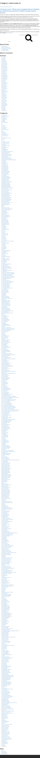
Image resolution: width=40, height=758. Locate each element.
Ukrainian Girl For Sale (5, 671)
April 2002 (3, 109)
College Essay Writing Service (7, 270)
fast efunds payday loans (6, 330)
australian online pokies (6, 178)
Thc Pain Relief (4, 648)
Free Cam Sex (4, 348)
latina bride (4, 449)
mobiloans (3, 504)
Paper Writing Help (5, 540)
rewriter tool (4, 598)
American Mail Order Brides (6, 155)
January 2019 (4, 74)
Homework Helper (5, 376)
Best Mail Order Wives (5, 196)
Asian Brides (4, 161)
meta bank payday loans (6, 492)
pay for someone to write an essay (7, 545)
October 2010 (4, 97)
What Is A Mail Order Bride (6, 707)
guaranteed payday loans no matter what (8, 371)
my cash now (4, 509)
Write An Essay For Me (5, 726)
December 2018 (4, 75)
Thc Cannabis (4, 647)
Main (3, 482)
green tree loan (4, 369)
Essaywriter (4, 322)
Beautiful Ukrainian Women (6, 186)
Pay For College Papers (6, 544)
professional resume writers (6, 567)
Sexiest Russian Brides (5, 626)
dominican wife (4, 306)
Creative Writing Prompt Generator (8, 277)
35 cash (3, 126)
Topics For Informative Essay (6, 654)
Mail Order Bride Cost (5, 467)
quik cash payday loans (5, 580)
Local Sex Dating (4, 461)
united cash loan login (5, 691)
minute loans (4, 500)
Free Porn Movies (5, 356)
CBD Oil (3, 249)
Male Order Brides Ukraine (6, 484)
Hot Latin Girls (4, 385)
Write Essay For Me (5, 727)
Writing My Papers (5, 742)
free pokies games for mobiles (7, 353)
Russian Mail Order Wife (6, 617)
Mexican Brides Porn (5, 496)
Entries (4, 751)
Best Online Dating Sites (6, 198)
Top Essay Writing (5, 652)
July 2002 (3, 107)
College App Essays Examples (7, 268)
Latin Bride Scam (4, 430)
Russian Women (4, 620)
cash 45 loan (4, 231)
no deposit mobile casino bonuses (7, 519)
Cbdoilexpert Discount (5, 259)
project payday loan (5, 569)
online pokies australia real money (7, 533)
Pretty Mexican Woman (6, 566)
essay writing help (5, 318)
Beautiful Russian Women (6, 184)
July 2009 (3, 99)
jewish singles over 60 (5, 426)
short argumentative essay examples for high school (10, 630)
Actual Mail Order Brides (6, 145)
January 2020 (4, 65)
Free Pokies (4, 352)
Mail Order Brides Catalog (6, 474)
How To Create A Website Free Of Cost (8, 400)
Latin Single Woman (5, 442)
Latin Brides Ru (4, 433)
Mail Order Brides (5, 473)
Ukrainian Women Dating (6, 681)
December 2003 (4, 104)
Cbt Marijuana (4, 260)
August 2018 (4, 79)
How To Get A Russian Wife (6, 404)
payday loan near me (5, 50)
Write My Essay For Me (6, 731)
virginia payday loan (5, 49)
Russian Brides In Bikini (6, 607)
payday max (4, 555)
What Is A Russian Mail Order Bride (8, 708)
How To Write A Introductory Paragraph (8, 406)
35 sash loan (4, 128)
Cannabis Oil (4, 228)
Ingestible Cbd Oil (5, 418)
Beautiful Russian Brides (6, 183)
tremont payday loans (5, 656)
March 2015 (4, 87)
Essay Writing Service (5, 319)
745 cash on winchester (6, 142)
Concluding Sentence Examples (7, 275)
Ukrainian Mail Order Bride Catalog (7, 675)
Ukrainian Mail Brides (5, 673)
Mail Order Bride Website (6, 472)
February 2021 (4, 61)
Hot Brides (4, 384)
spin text (3, 643)
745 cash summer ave (5, 143)
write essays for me (5, 728)
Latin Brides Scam (5, 434)
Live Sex (3, 455)
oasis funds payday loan (6, 524)
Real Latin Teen (4, 583)
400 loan (3, 131)
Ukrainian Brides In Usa (6, 670)
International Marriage (5, 422)
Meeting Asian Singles (5, 490)
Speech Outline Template (6, 642)
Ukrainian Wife (4, 680)
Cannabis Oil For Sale (5, 229)
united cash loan (4, 690)
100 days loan (4, 118)
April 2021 (3, 59)
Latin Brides (4, 431)
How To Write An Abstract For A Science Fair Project (10, 409)
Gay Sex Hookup (4, 361)
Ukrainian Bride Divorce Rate (6, 666)
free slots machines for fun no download (8, 358)
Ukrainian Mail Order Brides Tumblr (7, 676)
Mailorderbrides (4, 481)
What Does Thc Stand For (6, 706)
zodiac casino (4, 746)
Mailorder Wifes (4, 480)
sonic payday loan (5, 640)
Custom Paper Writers (5, 286)
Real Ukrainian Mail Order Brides (7, 585)
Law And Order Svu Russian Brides (7, 450)
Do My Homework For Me (6, 304)
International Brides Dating (6, 421)
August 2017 (4, 84)
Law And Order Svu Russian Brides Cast (8, 451)
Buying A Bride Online (5, 223)
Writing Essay (4, 741)
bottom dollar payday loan (6, 209)
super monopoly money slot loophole (8, 645)
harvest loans (4, 372)
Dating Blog (4, 294)
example (3, 326)
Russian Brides (4, 604)
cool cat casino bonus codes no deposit (8, 276)
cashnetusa (4, 236)
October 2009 (4, 98)
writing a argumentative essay (7, 739)
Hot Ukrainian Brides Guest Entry (7, 394)
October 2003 (4, 105)
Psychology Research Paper (6, 571)
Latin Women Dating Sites (6, 447)
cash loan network (5, 233)
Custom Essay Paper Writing (6, 282)
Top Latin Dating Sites (5, 653)
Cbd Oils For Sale (5, 253)
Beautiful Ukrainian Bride (6, 185)
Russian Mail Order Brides (6, 615)
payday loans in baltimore (6, 553)
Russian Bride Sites (5, 603)
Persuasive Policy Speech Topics (7, 557)
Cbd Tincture (4, 255)
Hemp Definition (4, 374)
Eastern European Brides (6, 308)
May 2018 (3, 80)
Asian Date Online (5, 162)
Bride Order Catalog (5, 212)
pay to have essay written (6, 547)
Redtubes (3, 590)
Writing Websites (5, 743)
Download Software (5, 307)
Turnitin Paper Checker (6, 658)
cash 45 (3, 230)
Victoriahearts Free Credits (6, 697)
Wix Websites (4, 722)
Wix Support (4, 720)
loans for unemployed (5, 457)
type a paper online (5, 659)
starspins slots (4, 644)
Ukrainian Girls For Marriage (6, 672)
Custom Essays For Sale (6, 285)
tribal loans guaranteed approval (7, 657)
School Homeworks (5, 623)
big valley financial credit (6, 204)
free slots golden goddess (6, 357)
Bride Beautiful (4, 211)
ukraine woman (4, 665)
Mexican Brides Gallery (5, 494)
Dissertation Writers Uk (6, 303)
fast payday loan (4, 331)
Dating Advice (4, 293)
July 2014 (3, 89)
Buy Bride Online (5, 219)
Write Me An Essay (5, 729)
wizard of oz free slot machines (7, 724)
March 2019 (4, 72)
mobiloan (3, 503)
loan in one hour (4, 456)
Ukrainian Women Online (6, 684)
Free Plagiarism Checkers (6, 351)
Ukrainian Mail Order (5, 674)
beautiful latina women (5, 182)
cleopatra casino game (5, 266)
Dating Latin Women (5, 296)
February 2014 (4, 90)
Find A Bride (4, 334)
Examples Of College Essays (6, 327)
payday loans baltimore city (6, 550)
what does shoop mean (6, 705)
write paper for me (5, 734)
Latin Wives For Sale (5, 445)
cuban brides (4, 279)
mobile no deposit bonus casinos (7, 502)
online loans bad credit (5, 531)
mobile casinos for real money (7, 501)
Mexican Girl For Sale (5, 497)
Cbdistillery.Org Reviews (6, 256)
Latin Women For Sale (5, 448)
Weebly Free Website (5, 703)
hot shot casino (4, 391)
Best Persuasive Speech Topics (7, 202)
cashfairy (3, 235)
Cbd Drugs (4, 245)
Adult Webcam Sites (5, 147)
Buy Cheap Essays (5, 220)
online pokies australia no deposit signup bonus (9, 532)
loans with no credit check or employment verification (10, 459)
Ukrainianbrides (4, 685)
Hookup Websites (5, 382)
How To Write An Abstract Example (8, 408)
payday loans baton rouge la (6, 551)
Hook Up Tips (4, 380)
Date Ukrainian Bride (5, 292)
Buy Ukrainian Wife (5, 222)
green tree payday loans (6, 47)
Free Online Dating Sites (6, 350)
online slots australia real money (7, 534)
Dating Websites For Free (6, 301)
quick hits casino (4, 575)
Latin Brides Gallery (5, 432)
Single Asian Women (5, 633)
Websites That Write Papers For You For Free (9, 702)
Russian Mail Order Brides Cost (7, 616)
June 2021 (3, 57)
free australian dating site (6, 347)
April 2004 (3, 102)
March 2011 (4, 96)
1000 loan (3, 120)
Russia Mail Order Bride (6, 601)
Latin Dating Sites (5, 436)
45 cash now (4, 132)
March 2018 (4, 81)
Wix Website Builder (5, 721)
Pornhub (3, 565)
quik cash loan (4, 578)
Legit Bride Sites (4, 452)
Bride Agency (4, 210)
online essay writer (5, 527)
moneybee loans (4, 46)
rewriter (3, 597)
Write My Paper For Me (6, 733)
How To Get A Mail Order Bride (7, 403)
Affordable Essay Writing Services (7, 151)
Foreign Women (4, 345)
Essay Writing (4, 317)
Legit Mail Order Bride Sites (6, 453)
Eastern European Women (6, 309)
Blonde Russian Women (6, 207)
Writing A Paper (4, 740)
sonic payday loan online (6, 641)
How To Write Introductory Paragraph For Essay (10, 410)
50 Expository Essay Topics (6, 137)
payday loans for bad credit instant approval (9, 552)
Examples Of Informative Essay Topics (8, 328)
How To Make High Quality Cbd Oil (7, 405)
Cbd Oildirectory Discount (6, 250)
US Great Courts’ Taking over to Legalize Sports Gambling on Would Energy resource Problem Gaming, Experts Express (19, 11)
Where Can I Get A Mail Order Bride (8, 710)
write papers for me (5, 735)
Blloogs (3, 205)
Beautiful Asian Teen (5, 179)
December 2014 (4, 88)
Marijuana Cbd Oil (5, 485)
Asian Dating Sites (5, 169)
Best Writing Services (5, 203)
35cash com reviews (5, 129)
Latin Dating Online (5, 435)
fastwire (3, 332)
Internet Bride (4, 423)
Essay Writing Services (5, 320)
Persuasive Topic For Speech (6, 559)
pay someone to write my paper (7, 546)
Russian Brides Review (5, 609)
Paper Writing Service (5, 541)
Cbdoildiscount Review (6, 258)
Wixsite (3, 723)
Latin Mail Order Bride (5, 441)
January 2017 (4, 85)
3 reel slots (4, 125)
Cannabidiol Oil (4, 227)
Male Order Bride (5, 483)
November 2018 (4, 76)
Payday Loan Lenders (5, 548)
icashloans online (5, 416)
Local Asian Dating (5, 460)
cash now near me (5, 234)
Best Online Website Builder (6, 199)
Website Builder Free (5, 700)
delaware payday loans (5, 302)
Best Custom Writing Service (7, 193)
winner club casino (5, 718)
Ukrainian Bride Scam (5, 667)
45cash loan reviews (5, 134)
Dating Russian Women (6, 297)
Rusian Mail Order (5, 600)
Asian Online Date (5, 173)
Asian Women (4, 175)
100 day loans (4, 117)
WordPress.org (4, 753)
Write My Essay (4, 730)
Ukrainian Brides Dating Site (6, 669)
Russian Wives (4, 619)
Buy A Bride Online (5, 217)
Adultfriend (4, 148)
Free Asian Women (5, 346)
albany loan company (5, 153)
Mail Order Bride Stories (6, 471)
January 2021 (4, 62)
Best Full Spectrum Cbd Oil (6, 195)
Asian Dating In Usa (5, 167)
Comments (4, 752)
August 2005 (4, 101)
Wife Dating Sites (5, 714)
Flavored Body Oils (5, 343)
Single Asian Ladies (5, 632)
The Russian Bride (5, 650)
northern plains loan (5, 522)
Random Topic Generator (6, 582)
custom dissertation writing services (8, 281)
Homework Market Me (5, 378)
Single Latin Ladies (5, 635)
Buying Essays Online (5, 224)
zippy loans (4, 745)
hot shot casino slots (5, 392)
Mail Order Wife (4, 478)
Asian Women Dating (5, 176)
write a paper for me (5, 725)
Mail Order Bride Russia (6, 470)
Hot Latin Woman (5, 386)
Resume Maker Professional (6, 595)
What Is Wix (4, 709)
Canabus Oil (4, 225)
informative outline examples (6, 417)
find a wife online (5, 336)
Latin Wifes (4, 444)
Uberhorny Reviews (5, 660)
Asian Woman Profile (5, 174)
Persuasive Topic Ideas (6, 560)
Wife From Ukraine (5, 716)
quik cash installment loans (6, 577)
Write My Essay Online (5, 732)
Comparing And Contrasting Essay (7, 274)
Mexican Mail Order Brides (6, 498)
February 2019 (4, 73)
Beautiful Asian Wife (5, 180)
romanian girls (4, 599)
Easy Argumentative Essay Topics (7, 310)
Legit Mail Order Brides (6, 454)
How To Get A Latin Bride (6, 402)
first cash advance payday (6, 342)
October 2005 (4, 100)
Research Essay (4, 593)
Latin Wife (3, 443)
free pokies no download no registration (8, 354)
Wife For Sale (4, 715)
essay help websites (5, 316)
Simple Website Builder (6, 631)
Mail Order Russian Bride (6, 477)
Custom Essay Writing (5, 284)
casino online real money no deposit (8, 241)
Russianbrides (4, 622)
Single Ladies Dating (5, 634)
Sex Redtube (4, 624)
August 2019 (4, 71)
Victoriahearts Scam (5, 698)
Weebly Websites (5, 704)
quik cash (3, 576)
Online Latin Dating (5, 530)
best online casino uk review (6, 197)
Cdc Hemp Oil (4, 261)
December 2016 (4, 86)
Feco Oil (3, 333)
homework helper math (6, 377)
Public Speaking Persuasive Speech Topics (9, 572)
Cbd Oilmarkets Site (5, 251)
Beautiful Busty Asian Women (7, 181)
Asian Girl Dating (5, 170)
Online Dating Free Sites (6, 526)
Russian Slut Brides (5, 618)
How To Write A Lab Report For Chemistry (9, 407)
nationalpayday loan (5, 516)
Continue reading (9, 32)
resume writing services (6, 596)
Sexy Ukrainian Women (6, 629)
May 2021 (3, 58)
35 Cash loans (4, 127)
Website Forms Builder (5, 701)
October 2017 (4, 82)
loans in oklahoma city (5, 458)
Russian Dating (4, 610)
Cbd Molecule (4, 248)
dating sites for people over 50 (7, 298)
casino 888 (4, 237)
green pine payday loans (6, 368)
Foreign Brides (4, 344)
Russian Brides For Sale (6, 606)
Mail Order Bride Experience (6, 468)
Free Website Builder (5, 360)
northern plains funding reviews (7, 521)
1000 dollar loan (4, 119)
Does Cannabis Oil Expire (6, 305)
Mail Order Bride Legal (5, 469)
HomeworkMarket (5, 379)
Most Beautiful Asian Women (7, 507)
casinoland (4, 242)
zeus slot (3, 744)
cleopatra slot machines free (6, 267)
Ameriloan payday (5, 156)
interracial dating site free (6, 424)
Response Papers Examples (6, 594)
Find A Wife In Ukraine (5, 335)
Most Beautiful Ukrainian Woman (7, 508)
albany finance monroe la (6, 152)
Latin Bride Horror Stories (6, 428)
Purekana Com (4, 574)
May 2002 (3, 108)
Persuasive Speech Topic (6, 558)
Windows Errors (4, 717)
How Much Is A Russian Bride (7, 398)
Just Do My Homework (5, 427)
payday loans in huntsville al (6, 48)
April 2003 (3, 106)
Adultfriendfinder (5, 149)
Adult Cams (4, 146)
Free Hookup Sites (5, 349)
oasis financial (4, 523)
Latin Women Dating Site (6, 446)
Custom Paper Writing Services (7, 287)
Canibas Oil (4, 226)
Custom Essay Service (5, 283)
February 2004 (4, 103)
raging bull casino (5, 581)
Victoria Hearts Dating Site (6, 695)
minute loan (4, 499)
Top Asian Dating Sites (6, 651)
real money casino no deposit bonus (8, 584)
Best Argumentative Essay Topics (7, 187)
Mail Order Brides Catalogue (6, 475)
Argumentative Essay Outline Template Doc (9, 159)
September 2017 (5, 83)
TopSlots (3, 655)
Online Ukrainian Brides (6, 535)
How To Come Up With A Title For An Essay (9, 399)
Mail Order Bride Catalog (6, 466)
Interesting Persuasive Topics (7, 420)
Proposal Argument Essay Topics (7, 570)
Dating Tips (4, 299)
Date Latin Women (5, 291)
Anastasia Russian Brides (6, 157)
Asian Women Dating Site (6, 177)
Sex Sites (3, 625)
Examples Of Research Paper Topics (8, 329)
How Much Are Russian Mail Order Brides (8, 396)
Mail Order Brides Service (6, 476)
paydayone (4, 556)
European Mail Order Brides (6, 325)
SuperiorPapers (4, 646)
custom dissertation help (6, 280)
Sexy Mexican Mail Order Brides (7, 628)
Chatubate (4, 262)
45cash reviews (4, 135)
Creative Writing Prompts (6, 278)
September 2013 (5, 91)
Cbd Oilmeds (4, 252)
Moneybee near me (5, 506)
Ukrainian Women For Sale (6, 683)
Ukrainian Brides (4, 668)
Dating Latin (4, 295)
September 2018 (5, 78)
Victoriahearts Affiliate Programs (7, 696)
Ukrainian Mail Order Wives (6, 677)
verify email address (5, 694)
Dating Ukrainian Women (6, 300)
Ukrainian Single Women (6, 679)
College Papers (4, 271)
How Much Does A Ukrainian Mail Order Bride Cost (10, 397)
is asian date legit (5, 425)
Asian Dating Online (5, 168)
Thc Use (3, 649)
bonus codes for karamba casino (7, 208)
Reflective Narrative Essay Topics (7, 592)
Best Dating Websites (5, 194)
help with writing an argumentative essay (8, 373)
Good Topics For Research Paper (7, 366)
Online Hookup (4, 529)
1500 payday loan (5, 122)
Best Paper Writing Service (6, 200)
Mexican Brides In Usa (5, 495)
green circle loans (5, 367)
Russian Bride (4, 602)
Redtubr (3, 591)
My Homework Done (5, 511)
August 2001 (4, 110)
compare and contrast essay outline (8, 272)
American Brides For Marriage (7, 154)
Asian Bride (4, 160)
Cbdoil (3, 257)
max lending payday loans (6, 486)
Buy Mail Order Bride (5, 221)
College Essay (4, 269)
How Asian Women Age (6, 395)
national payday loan (5, 515)
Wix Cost (3, 719)
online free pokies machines (6, 528)
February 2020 (4, 64)
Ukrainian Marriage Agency (6, 678)
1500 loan (3, 121)
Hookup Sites (4, 381)
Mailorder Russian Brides (6, 479)
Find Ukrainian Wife (5, 341)
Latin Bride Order (5, 429)
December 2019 (4, 66)
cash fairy (3, 232)
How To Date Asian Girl (6, 401)
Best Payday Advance (5, 201)
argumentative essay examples (7, 158)
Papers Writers (4, 542)
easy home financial (5, 311)
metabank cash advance (6, 493)
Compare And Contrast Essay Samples (8, 273)
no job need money (5, 520)
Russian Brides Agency (6, 605)
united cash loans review (6, 692)
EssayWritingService (5, 324)
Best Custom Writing (5, 192)
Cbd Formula (4, 246)
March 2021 (4, 60)
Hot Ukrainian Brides (5, 393)
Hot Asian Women (5, 383)
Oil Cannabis (4, 525)
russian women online (5, 621)
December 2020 (4, 63)
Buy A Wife (4, 218)
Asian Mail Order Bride (5, 171)
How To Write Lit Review (6, 411)
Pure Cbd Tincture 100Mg (6, 573)
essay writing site (5, 321)
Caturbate (3, 244)
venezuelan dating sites (6, 693)
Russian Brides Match (5, 608)
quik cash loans (4, 579)
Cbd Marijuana (4, 247)
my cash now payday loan (6, 510)
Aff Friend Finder (5, 150)
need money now (5, 517)
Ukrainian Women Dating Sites (7, 682)
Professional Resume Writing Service (8, 568)
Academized (4, 144)
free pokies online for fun (6, 355)
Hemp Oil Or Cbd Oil (5, 375)
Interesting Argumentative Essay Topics (8, 419)
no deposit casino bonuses (6, 518)
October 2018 (4, 77)
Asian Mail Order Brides (6, 172)
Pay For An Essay (5, 543)
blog (2, 206)
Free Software (4, 359)
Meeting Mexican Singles (6, 491)
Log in (3, 750)
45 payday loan (4, 133)
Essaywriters (4, 323)
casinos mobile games (5, 243)
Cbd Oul (3, 254)
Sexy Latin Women (5, 627)
